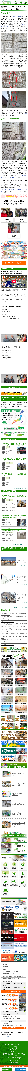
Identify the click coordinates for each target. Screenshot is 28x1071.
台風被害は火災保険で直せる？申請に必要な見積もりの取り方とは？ (14, 617)
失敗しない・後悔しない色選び (18, 774)
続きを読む (24, 565)
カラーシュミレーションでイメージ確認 (18, 784)
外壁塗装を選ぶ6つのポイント (10, 973)
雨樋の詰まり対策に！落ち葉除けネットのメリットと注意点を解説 (14, 640)
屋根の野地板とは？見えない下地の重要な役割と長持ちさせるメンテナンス (14, 614)
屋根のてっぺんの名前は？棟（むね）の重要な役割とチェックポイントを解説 (14, 627)
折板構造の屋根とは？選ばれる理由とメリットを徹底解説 (14, 634)
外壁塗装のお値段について (9, 981)
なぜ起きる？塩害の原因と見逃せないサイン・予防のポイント (14, 620)
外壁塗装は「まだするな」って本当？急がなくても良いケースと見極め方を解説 (21, 579)
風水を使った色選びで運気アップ (18, 794)
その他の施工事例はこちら (20, 488)
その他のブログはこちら (20, 607)
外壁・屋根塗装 (17, 189)
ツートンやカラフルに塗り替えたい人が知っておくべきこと (18, 824)
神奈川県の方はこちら (21, 1069)
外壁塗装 (4, 189)
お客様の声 (5, 969)
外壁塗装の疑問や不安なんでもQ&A (11, 978)
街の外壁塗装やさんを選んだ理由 (11, 971)
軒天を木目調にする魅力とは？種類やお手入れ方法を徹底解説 (14, 637)
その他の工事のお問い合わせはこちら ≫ (14, 263)
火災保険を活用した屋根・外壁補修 (11, 1018)
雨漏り (25, 113)
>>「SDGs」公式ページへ (7, 1036)
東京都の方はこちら (6, 1069)
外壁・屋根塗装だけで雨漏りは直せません (13, 976)
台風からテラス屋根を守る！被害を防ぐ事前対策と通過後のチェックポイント (14, 630)
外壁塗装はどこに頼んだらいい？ (11, 1016)
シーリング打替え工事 (8, 177)
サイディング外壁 (17, 16)
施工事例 (5, 964)
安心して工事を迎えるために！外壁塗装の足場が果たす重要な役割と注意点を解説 (21, 597)
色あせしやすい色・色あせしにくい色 (17, 813)
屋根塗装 (9, 189)
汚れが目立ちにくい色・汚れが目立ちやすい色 (18, 804)
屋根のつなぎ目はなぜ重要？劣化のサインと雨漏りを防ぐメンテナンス (14, 643)
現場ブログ (5, 966)
